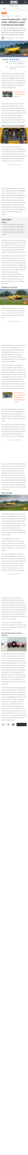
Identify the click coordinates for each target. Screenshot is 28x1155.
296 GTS (3, 677)
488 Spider (12, 78)
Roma (17, 156)
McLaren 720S (21, 687)
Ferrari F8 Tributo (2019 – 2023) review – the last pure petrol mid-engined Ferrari (19, 397)
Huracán (9, 87)
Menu (2, 2)
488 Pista (22, 191)
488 (22, 665)
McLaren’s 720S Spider (7, 85)
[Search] (25, 2)
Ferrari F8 (6, 73)
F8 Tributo (6, 663)
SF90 (22, 156)
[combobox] (2, 8)
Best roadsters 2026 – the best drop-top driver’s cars (19, 94)
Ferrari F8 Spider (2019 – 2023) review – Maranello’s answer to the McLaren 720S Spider (14, 232)
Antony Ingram (10, 38)
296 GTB (6, 158)
